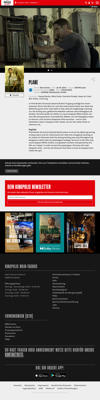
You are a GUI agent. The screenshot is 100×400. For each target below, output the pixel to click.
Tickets (50, 63)
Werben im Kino (12, 327)
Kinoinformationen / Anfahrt (66, 274)
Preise (55, 277)
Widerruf (50, 388)
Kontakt (18, 385)
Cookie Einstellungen (67, 388)
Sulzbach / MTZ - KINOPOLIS (27, 3)
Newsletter (30, 385)
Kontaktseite (14, 355)
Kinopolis (7, 2)
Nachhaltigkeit (59, 290)
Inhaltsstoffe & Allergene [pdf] (67, 293)
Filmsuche (86, 3)
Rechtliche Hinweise (61, 385)
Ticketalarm (11, 171)
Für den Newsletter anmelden (50, 202)
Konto (89, 3)
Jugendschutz (29, 388)
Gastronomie (58, 286)
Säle (54, 280)
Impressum (43, 385)
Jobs (54, 305)
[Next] (97, 40)
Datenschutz (80, 385)
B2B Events (10, 324)
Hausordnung (58, 283)
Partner (56, 308)
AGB (41, 388)
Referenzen (10, 333)
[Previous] (2, 40)
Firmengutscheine (14, 330)
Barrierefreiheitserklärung (65, 302)
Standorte (10, 336)
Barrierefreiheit (60, 299)
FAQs (54, 296)
